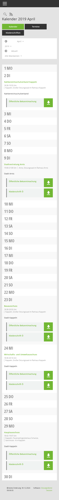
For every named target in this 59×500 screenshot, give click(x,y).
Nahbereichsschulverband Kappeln (20, 82)
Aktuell (14, 51)
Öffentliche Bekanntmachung (22, 101)
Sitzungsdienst (46, 489)
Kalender (13, 26)
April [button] (19, 41)
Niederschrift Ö (16, 192)
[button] (48, 102)
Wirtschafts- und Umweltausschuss (20, 354)
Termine (36, 26)
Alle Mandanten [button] (12, 56)
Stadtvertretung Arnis (14, 164)
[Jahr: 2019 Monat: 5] (6, 51)
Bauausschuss (10, 306)
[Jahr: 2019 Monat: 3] (6, 41)
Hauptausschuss (12, 432)
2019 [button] (7, 46)
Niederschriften (13, 32)
